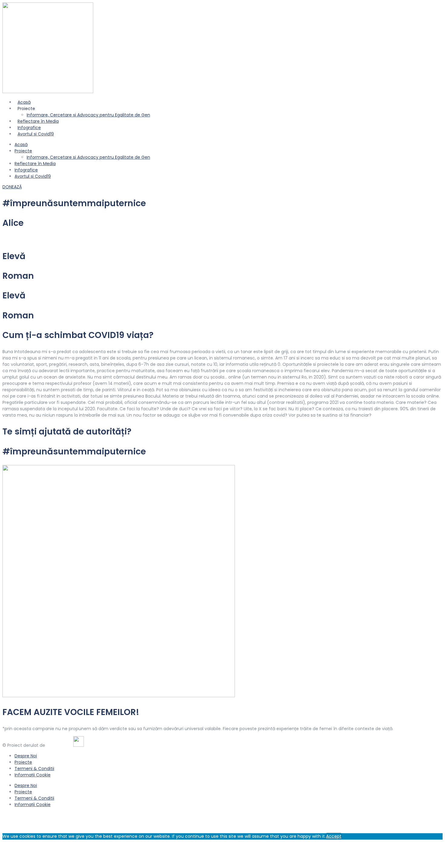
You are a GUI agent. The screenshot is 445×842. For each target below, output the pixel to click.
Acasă (21, 144)
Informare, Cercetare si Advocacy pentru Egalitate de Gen (88, 157)
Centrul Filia (58, 745)
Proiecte (23, 151)
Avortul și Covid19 (36, 134)
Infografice (26, 170)
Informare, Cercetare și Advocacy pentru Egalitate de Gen (88, 115)
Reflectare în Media (35, 164)
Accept (333, 836)
